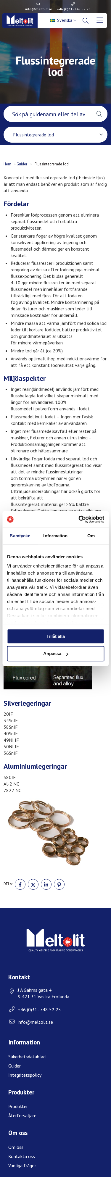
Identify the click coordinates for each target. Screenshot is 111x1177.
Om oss (15, 1147)
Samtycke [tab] (20, 535)
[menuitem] (63, 20)
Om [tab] (91, 535)
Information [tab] (55, 535)
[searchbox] (47, 114)
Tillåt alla (55, 636)
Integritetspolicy (24, 1075)
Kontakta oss (21, 1156)
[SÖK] (86, 20)
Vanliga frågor (22, 1165)
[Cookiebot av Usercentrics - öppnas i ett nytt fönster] (79, 519)
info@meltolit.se (38, 9)
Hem (7, 164)
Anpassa (52, 653)
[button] (99, 114)
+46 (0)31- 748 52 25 (74, 9)
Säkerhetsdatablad (27, 1057)
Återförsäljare (22, 1115)
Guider (22, 164)
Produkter (18, 1106)
